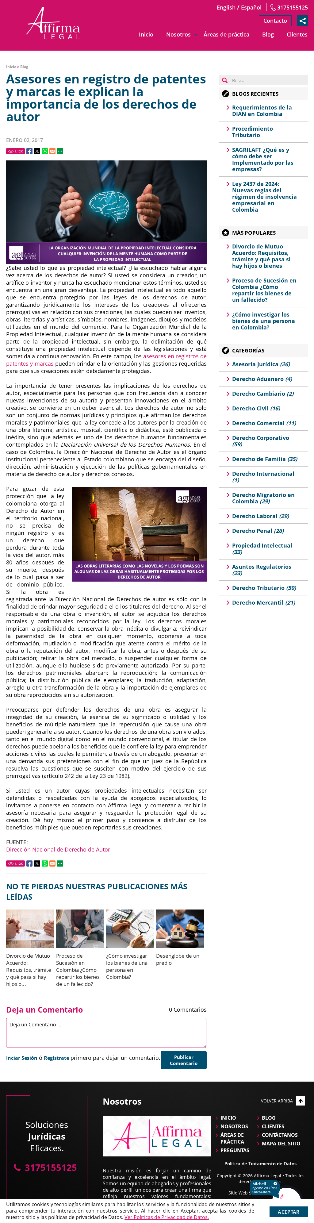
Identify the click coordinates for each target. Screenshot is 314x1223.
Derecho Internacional (263, 477)
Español (251, 7)
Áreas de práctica (226, 34)
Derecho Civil (256, 408)
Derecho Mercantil (263, 602)
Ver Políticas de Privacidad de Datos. (166, 1217)
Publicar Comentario (183, 1060)
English (226, 7)
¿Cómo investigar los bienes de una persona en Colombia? (126, 966)
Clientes (297, 34)
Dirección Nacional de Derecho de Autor (58, 849)
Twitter (37, 151)
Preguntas (234, 1150)
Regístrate (56, 1058)
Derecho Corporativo (260, 441)
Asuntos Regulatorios (261, 570)
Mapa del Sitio (281, 1143)
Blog (268, 34)
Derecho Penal (258, 530)
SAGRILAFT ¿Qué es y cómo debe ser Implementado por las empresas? (262, 159)
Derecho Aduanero (262, 379)
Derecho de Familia (264, 459)
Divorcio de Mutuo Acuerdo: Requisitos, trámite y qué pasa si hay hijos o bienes (261, 256)
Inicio (146, 34)
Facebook (29, 151)
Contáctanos (280, 1135)
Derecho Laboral (260, 516)
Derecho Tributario (264, 587)
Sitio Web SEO (242, 1193)
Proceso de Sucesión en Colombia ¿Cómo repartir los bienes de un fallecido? (78, 969)
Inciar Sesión (21, 1058)
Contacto (275, 20)
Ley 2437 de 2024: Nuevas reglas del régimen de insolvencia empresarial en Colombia (264, 196)
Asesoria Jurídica (261, 364)
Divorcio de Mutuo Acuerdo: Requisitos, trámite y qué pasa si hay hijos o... (28, 969)
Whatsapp (45, 151)
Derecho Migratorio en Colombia (263, 498)
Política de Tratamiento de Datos (260, 1163)
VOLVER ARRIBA (277, 1101)
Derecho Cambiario (262, 393)
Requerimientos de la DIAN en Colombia (262, 110)
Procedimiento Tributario (252, 132)
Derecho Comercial (264, 423)
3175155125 (292, 7)
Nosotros (178, 34)
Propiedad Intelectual (262, 549)
